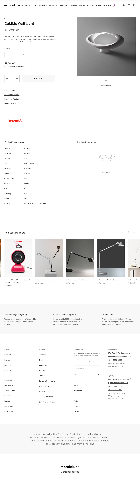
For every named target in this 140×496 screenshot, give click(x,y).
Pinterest (77, 401)
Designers (72, 5)
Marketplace (39, 5)
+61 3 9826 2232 (115, 360)
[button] (106, 80)
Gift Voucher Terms (47, 402)
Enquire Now (9, 90)
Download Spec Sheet (13, 103)
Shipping (42, 370)
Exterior (7, 396)
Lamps (7, 401)
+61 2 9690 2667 (115, 386)
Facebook (77, 396)
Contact (107, 5)
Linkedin (77, 406)
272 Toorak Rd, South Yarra (119, 353)
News (91, 5)
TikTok (76, 411)
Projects (83, 5)
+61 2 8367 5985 (115, 390)
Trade (98, 5)
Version (7, 49)
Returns (42, 376)
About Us (43, 365)
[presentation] (128, 232)
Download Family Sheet (13, 99)
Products (25, 5)
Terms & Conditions (47, 381)
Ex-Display (54, 5)
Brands (63, 5)
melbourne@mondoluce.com (119, 357)
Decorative (8, 385)
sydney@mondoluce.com (118, 383)
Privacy (42, 391)
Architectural (9, 391)
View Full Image (106, 172)
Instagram (78, 391)
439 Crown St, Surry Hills (118, 379)
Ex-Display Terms (46, 397)
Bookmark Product (11, 95)
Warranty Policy (45, 386)
